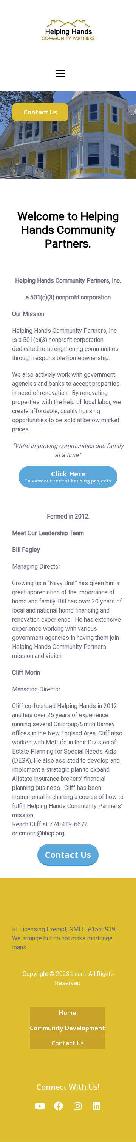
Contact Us (67, 1043)
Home (67, 1013)
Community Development (67, 1028)
